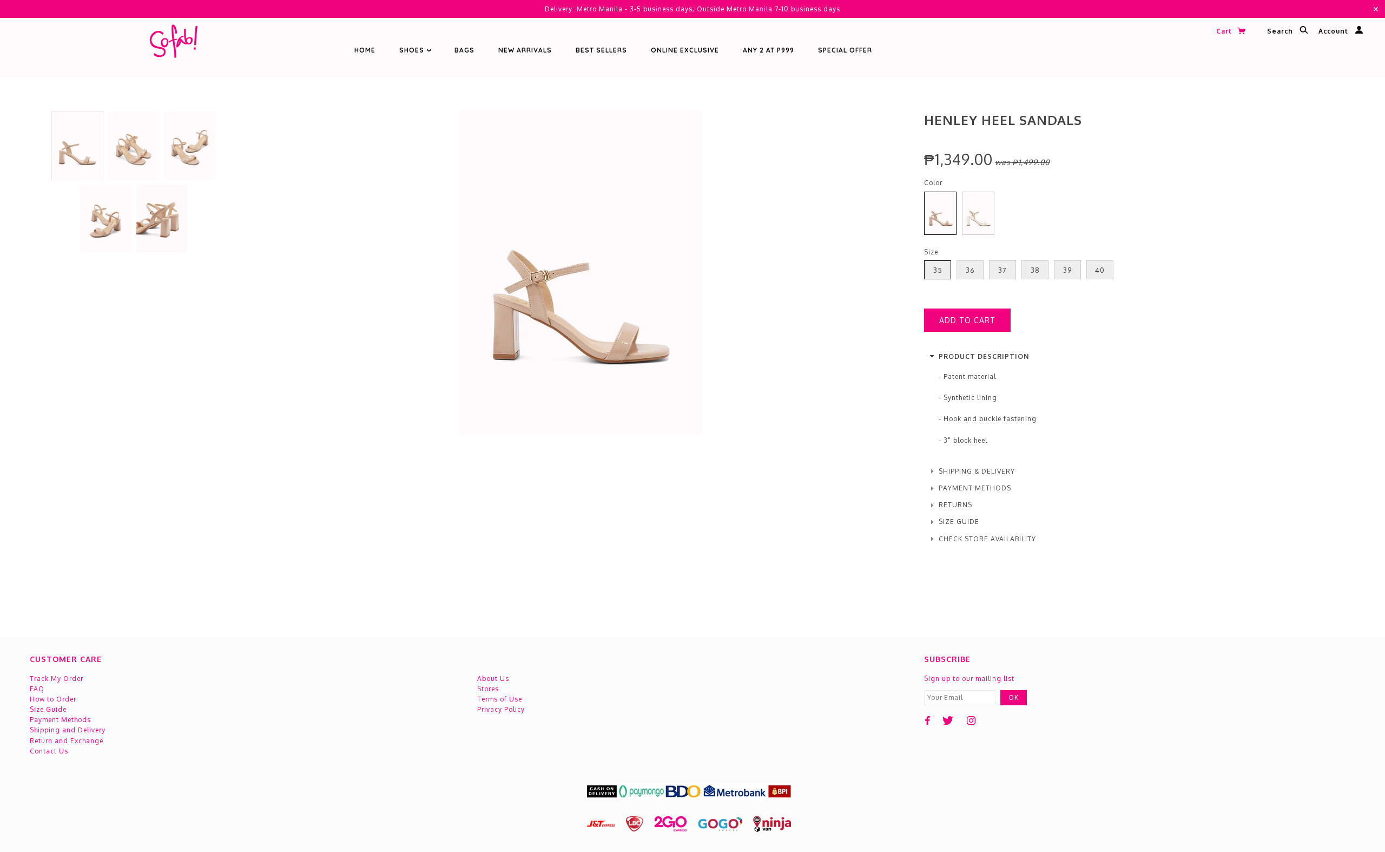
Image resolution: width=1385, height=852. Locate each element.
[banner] (173, 43)
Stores (488, 689)
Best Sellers (601, 50)
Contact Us (49, 751)
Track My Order (56, 678)
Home (364, 50)
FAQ (37, 689)
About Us (493, 678)
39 (1067, 270)
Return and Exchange (66, 741)
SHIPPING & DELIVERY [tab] (977, 471)
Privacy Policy (501, 709)
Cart (1225, 31)
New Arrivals (525, 50)
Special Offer (845, 50)
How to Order (53, 699)
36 (970, 270)
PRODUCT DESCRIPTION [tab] (984, 356)
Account (1334, 32)
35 (937, 270)
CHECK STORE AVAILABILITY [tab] (987, 539)
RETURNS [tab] (955, 505)
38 (1035, 270)
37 (1002, 270)
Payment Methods (60, 720)
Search (1281, 32)
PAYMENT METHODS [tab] (975, 488)
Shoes (412, 50)
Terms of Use (499, 699)
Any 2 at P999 (768, 50)
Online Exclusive (685, 50)
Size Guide (48, 709)
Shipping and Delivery (67, 730)
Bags (464, 50)
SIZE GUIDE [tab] (959, 521)
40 (1100, 270)
